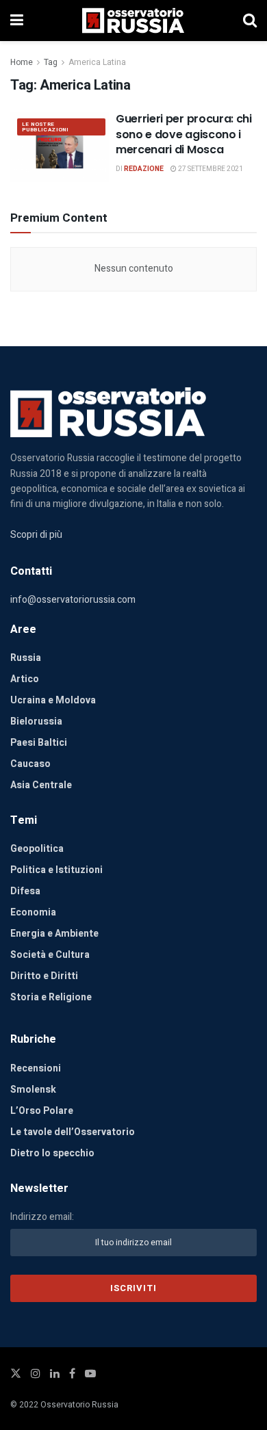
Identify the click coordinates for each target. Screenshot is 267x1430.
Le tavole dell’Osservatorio (72, 1132)
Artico (24, 679)
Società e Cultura (50, 955)
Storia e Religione (51, 997)
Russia (25, 658)
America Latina (97, 62)
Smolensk (33, 1089)
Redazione (144, 169)
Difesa (25, 891)
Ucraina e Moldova (53, 700)
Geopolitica (37, 849)
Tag (51, 62)
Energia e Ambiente (54, 933)
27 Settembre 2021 (210, 169)
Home (21, 62)
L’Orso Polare (41, 1111)
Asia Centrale (41, 785)
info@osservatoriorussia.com (73, 600)
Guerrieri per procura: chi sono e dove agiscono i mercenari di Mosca (184, 134)
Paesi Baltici (38, 743)
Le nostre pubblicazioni (45, 126)
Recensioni (35, 1068)
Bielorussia (36, 721)
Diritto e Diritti (44, 976)
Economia (33, 912)
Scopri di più (36, 535)
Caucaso (30, 764)
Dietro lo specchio (52, 1153)
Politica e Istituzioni (56, 870)
